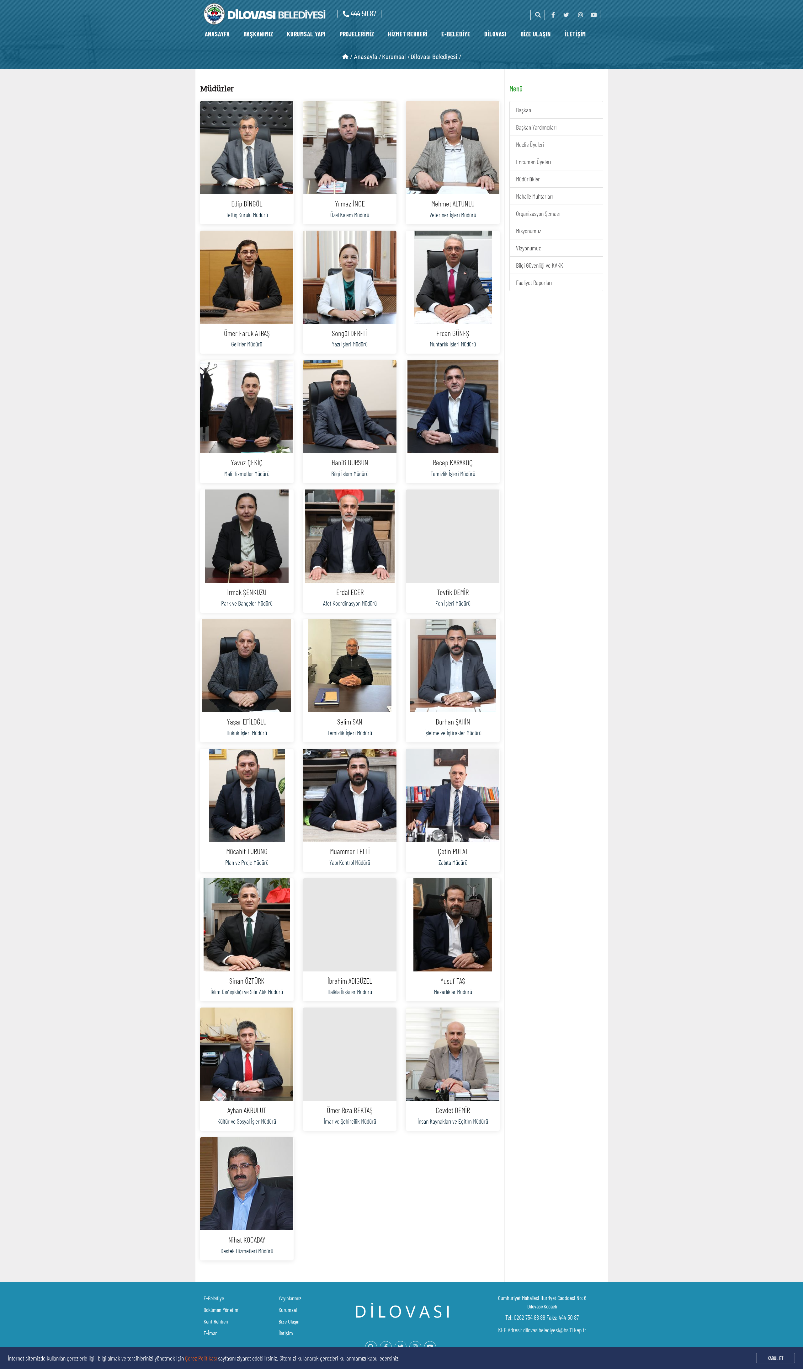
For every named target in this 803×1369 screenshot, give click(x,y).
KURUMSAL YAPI (306, 34)
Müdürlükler (528, 179)
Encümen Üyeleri (533, 161)
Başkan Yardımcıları (536, 127)
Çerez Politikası (201, 1358)
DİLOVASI (495, 34)
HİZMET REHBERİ (408, 34)
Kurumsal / (396, 57)
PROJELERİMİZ (357, 34)
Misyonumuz (528, 230)
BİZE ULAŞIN (536, 34)
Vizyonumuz (528, 248)
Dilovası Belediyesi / (436, 57)
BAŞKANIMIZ (259, 34)
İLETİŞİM (575, 34)
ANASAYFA (217, 34)
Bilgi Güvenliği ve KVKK (539, 265)
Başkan (523, 110)
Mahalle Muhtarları (534, 196)
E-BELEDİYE (456, 34)
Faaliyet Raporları (534, 282)
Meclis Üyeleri (530, 144)
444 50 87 (363, 13)
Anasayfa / (367, 57)
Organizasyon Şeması (538, 213)
